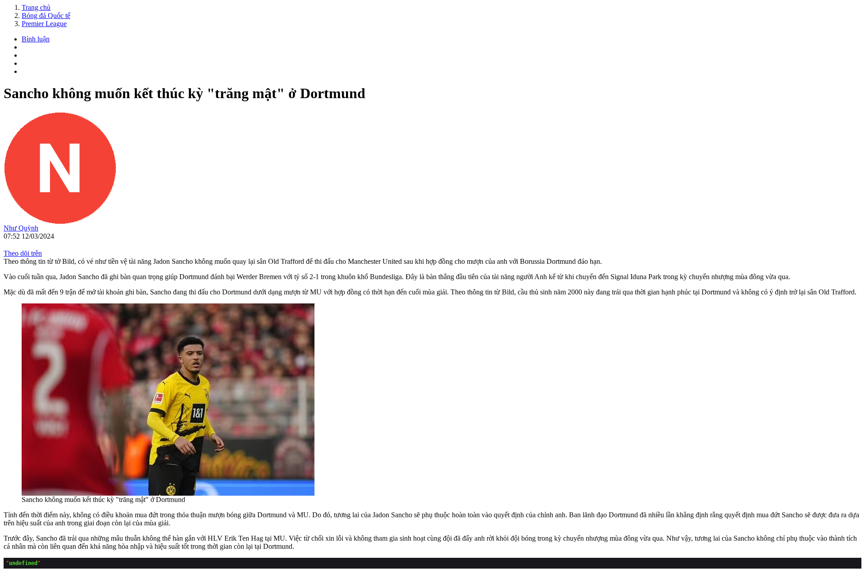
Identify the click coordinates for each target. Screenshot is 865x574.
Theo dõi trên (23, 253)
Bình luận (36, 39)
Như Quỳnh (21, 228)
